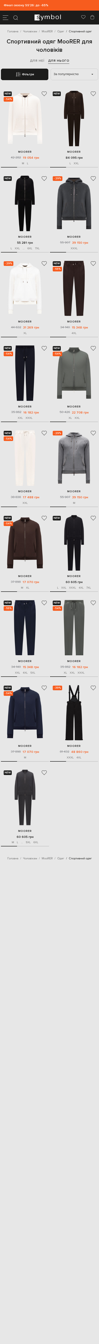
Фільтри (28, 74)
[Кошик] (92, 17)
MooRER (25, 152)
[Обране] (83, 17)
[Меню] (5, 17)
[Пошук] (15, 17)
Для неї (37, 61)
